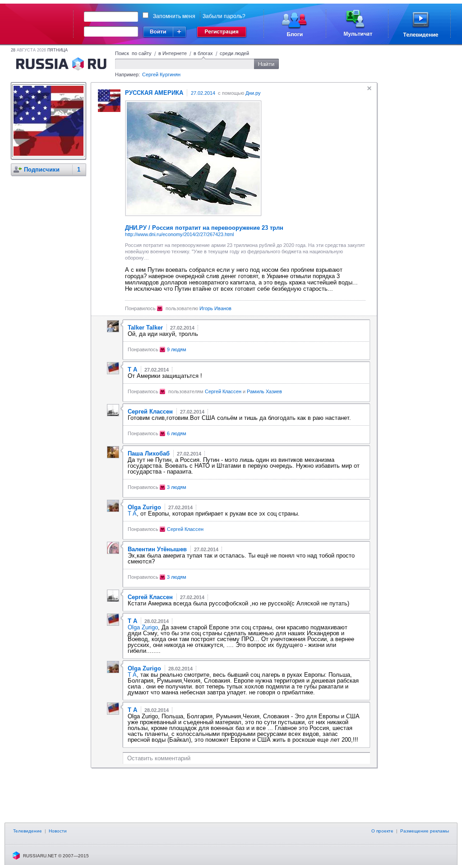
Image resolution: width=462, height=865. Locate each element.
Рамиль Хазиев (264, 391)
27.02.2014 (203, 93)
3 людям (176, 487)
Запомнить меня (174, 16)
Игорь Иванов (215, 308)
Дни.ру (253, 93)
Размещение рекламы (424, 830)
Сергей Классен (223, 391)
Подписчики (42, 169)
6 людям (176, 433)
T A (132, 513)
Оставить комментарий (158, 758)
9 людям (176, 349)
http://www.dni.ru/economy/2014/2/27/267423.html (179, 234)
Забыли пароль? (224, 16)
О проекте (382, 830)
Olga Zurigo (143, 627)
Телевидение (27, 830)
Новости (58, 830)
